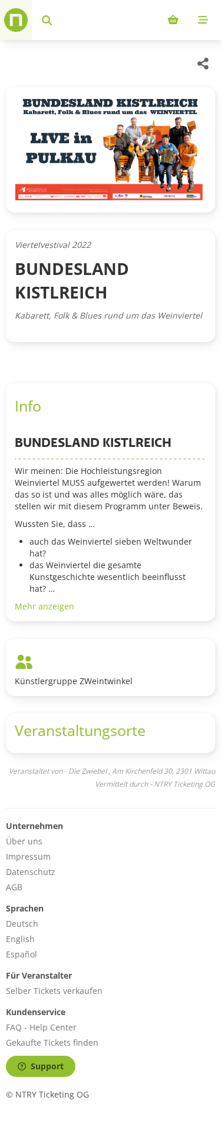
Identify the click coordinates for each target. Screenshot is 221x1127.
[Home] (16, 20)
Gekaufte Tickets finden (52, 1042)
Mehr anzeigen (44, 606)
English (20, 938)
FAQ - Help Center (41, 1027)
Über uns (24, 841)
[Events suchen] (47, 20)
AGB (14, 887)
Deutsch (22, 923)
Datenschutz (30, 871)
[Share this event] (203, 63)
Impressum (28, 856)
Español (21, 954)
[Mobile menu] (203, 20)
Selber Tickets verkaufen (54, 990)
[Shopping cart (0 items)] (173, 20)
